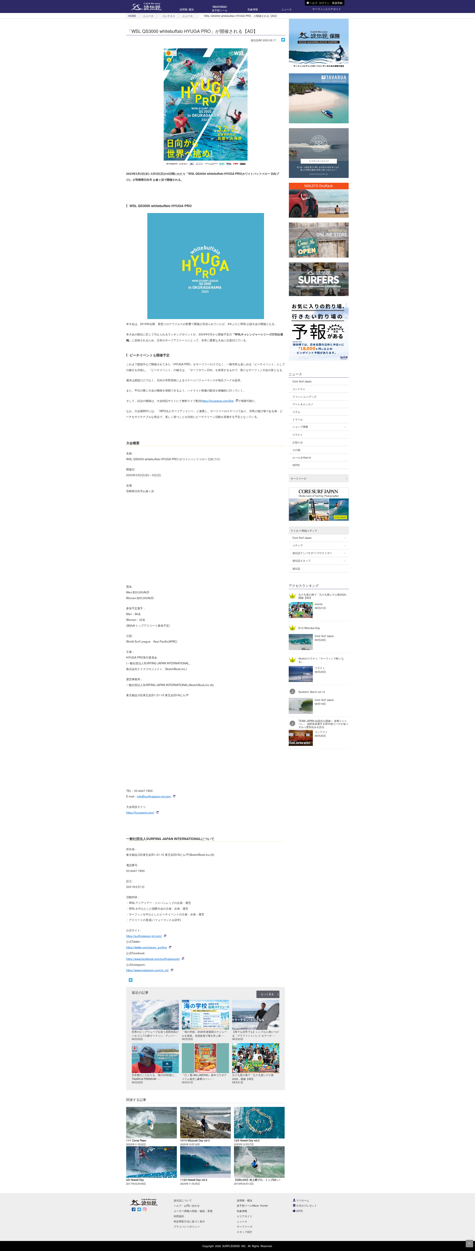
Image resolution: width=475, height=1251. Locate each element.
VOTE (299, 1211)
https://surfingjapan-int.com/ (144, 936)
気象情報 (242, 1211)
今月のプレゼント (306, 1205)
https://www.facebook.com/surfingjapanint (153, 959)
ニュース (148, 16)
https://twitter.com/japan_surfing (146, 947)
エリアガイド (244, 1216)
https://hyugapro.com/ (140, 812)
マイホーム (302, 1200)
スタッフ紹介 (244, 1232)
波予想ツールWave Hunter (252, 1205)
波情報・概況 (244, 1200)
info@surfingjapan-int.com (154, 796)
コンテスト (168, 16)
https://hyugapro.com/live (217, 401)
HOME (132, 16)
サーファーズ (244, 1226)
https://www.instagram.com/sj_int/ (147, 970)
